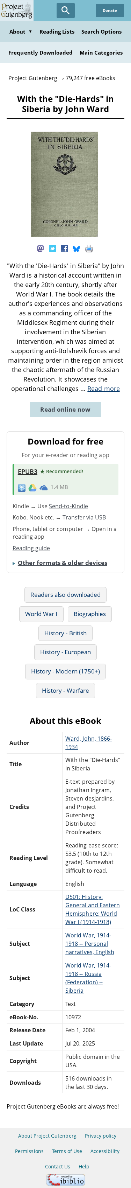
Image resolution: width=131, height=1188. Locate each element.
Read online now (65, 409)
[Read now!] (64, 235)
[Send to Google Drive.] (32, 487)
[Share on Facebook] (64, 248)
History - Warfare (65, 690)
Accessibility (104, 1151)
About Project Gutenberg (47, 1135)
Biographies (90, 614)
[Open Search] (66, 10)
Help (84, 1166)
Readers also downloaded (65, 594)
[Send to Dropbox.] (22, 487)
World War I (41, 614)
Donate (110, 10)
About (20, 31)
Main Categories (101, 52)
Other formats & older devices (62, 563)
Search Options (101, 31)
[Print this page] (89, 248)
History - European (65, 652)
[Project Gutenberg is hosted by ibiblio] (65, 1183)
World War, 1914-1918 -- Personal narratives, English (89, 943)
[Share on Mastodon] (40, 248)
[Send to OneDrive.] (43, 487)
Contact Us (57, 1166)
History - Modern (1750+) (65, 671)
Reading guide (31, 548)
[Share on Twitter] (52, 248)
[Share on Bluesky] (76, 248)
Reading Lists (56, 31)
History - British (65, 633)
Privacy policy (101, 1135)
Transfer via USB (84, 517)
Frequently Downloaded (40, 52)
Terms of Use (67, 1151)
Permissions (29, 1151)
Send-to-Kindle (68, 506)
